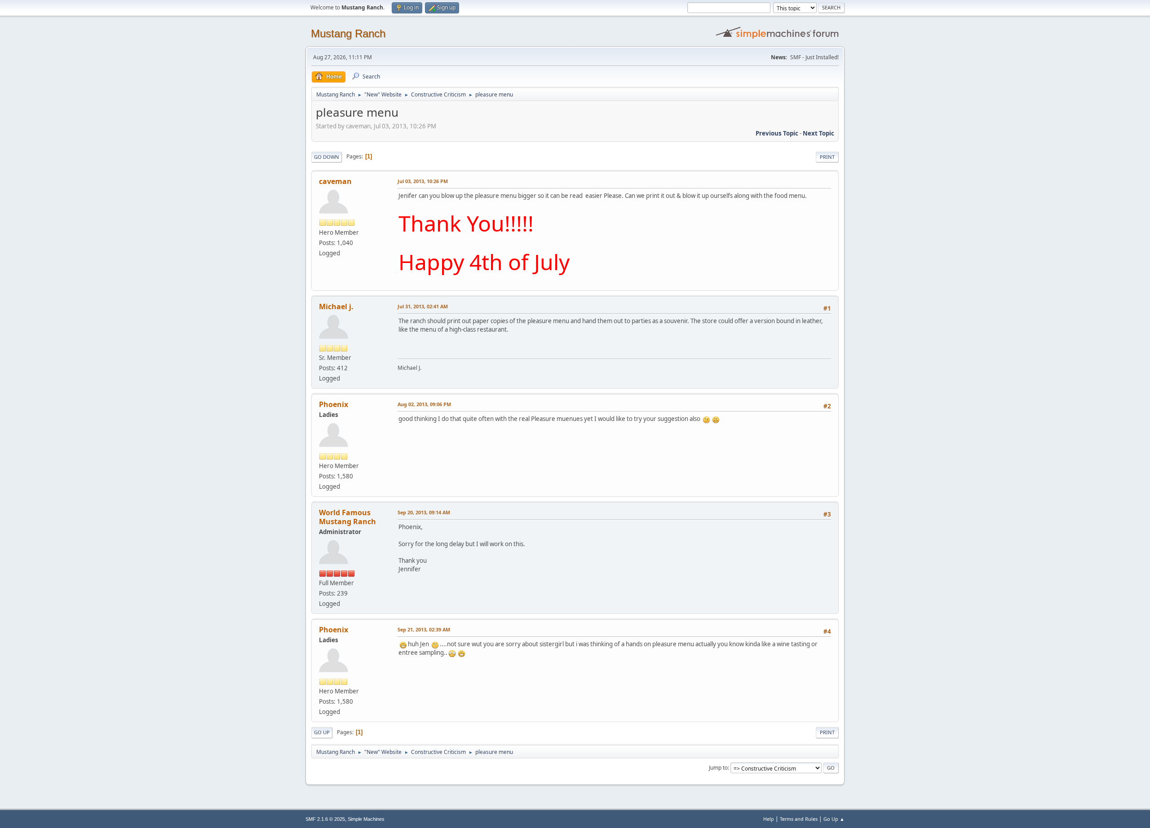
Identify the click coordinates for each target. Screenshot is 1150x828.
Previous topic (777, 133)
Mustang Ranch (348, 33)
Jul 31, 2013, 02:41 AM (423, 306)
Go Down (326, 156)
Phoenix (333, 404)
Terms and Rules (799, 818)
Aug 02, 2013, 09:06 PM (424, 404)
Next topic (818, 133)
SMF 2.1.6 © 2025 (325, 819)
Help (768, 818)
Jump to (718, 767)
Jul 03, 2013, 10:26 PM (423, 181)
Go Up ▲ (834, 818)
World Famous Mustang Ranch (347, 517)
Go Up (322, 732)
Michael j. (336, 306)
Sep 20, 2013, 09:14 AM (424, 512)
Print (827, 156)
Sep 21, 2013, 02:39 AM (424, 629)
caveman (335, 181)
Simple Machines (366, 819)
